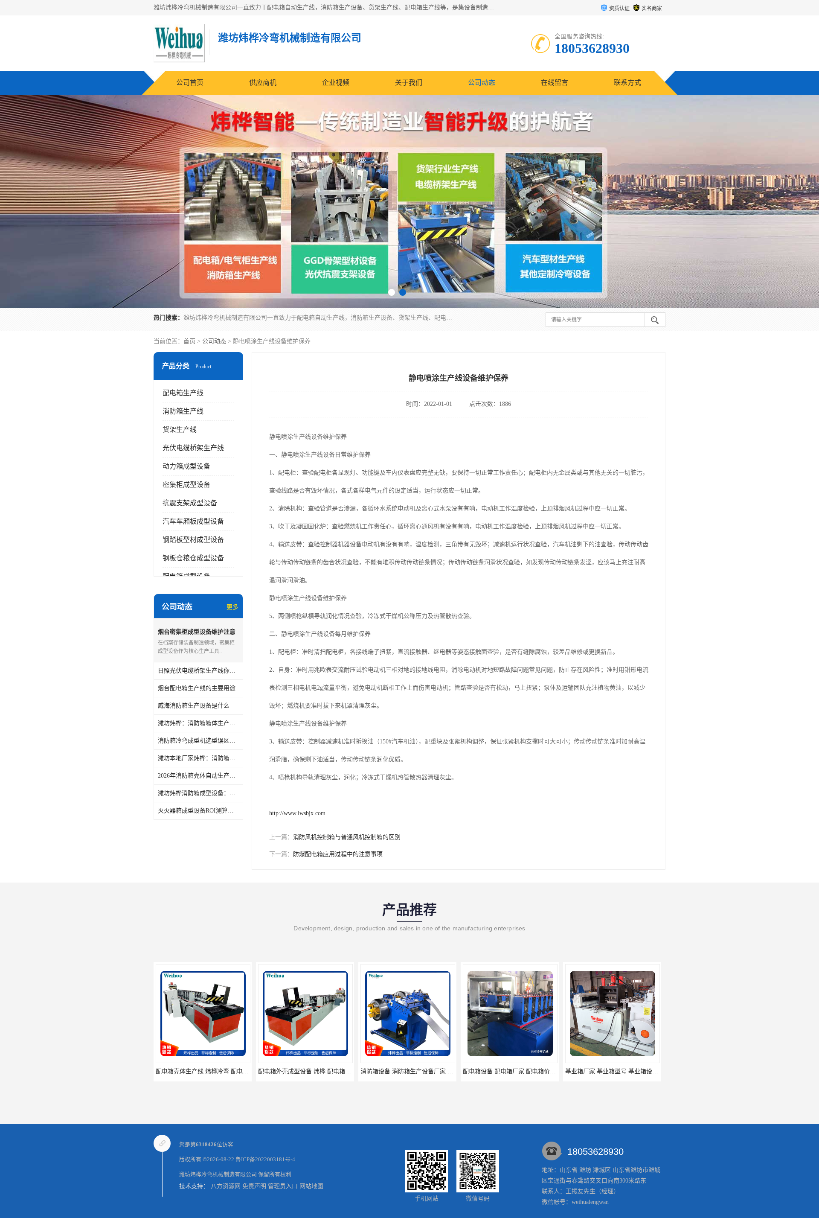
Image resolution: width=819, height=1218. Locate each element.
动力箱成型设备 (186, 466)
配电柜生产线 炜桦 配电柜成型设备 (612, 1071)
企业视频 (335, 82)
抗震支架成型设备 (190, 503)
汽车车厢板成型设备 (193, 521)
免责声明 (254, 1186)
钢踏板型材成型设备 (193, 539)
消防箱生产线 (183, 411)
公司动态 (481, 82)
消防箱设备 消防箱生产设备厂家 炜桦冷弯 (313, 1071)
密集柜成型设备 (186, 484)
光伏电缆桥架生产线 (193, 448)
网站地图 (311, 1186)
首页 (189, 341)
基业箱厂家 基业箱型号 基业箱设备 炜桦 (516, 1071)
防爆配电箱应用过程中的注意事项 (338, 854)
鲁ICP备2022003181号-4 (265, 1159)
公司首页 (189, 82)
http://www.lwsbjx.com (297, 813)
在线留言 (554, 82)
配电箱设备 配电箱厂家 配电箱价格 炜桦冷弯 (419, 1071)
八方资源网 (226, 1186)
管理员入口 (283, 1186)
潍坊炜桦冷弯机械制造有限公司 (218, 1174)
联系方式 (627, 82)
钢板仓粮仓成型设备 (193, 558)
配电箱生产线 (183, 392)
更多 (232, 607)
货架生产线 (180, 429)
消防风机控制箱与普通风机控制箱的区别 (347, 837)
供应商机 (262, 82)
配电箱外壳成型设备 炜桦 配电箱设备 (205, 1071)
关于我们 (408, 82)
